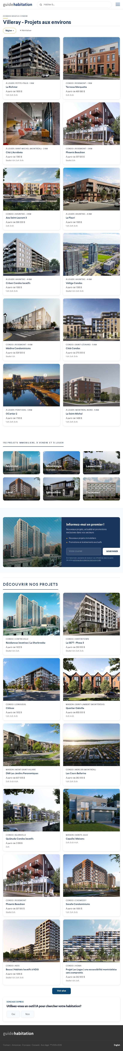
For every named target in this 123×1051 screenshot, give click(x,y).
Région (10, 31)
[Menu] (118, 5)
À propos (26, 1045)
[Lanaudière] (61, 489)
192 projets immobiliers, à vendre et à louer (33, 443)
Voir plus (61, 991)
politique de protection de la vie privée (87, 560)
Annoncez (16, 1045)
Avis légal (45, 1045)
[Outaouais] (101, 489)
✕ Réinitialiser (25, 31)
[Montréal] (21, 462)
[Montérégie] (61, 462)
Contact (6, 1045)
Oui (13, 1014)
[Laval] (21, 489)
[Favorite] (55, 41)
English (117, 1045)
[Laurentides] (101, 462)
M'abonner (112, 551)
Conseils (35, 1045)
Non (28, 1014)
